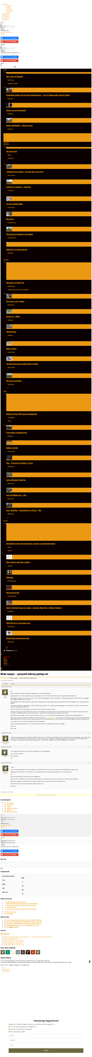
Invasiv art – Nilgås (13, 316)
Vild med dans (11, 331)
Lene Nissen (10, 566)
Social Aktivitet (6, 657)
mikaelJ (9, 155)
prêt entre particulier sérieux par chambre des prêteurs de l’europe (21, 905)
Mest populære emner (11, 912)
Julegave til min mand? (11, 907)
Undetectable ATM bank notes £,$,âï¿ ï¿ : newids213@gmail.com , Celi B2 (22, 925)
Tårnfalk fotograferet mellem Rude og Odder (22, 363)
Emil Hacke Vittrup (12, 238)
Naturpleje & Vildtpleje (11, 812)
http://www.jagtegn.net (50, 717)
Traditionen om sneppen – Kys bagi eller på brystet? (25, 171)
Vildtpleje (16, 83)
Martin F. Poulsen (11, 175)
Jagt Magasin (5, 934)
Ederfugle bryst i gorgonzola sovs (18, 623)
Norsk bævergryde (12, 592)
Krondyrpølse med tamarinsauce (17, 638)
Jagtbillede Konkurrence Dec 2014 (15, 289)
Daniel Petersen (11, 626)
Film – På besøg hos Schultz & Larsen (19, 463)
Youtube (5, 662)
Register (3, 34)
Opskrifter (6, 20)
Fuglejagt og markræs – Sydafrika (18, 187)
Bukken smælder (12, 447)
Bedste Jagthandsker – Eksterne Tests (13, 944)
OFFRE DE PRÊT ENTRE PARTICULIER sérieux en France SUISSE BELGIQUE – (22, 903)
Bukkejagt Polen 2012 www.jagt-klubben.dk (21, 414)
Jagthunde (8, 810)
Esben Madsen (11, 611)
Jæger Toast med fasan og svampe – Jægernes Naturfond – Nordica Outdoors (33, 607)
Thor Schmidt (11, 190)
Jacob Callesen (11, 384)
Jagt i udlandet (9, 804)
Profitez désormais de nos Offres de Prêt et (16, 902)
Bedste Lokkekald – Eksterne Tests (12, 943)
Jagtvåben (9, 9)
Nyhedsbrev (6, 971)
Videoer (5, 18)
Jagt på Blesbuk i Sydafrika (16, 480)
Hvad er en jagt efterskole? (16, 110)
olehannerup (10, 320)
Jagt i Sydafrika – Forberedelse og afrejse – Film (23, 510)
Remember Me (4, 30)
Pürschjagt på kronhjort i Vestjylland (19, 234)
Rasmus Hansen (11, 207)
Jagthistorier (6, 15)
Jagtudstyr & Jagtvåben (11, 808)
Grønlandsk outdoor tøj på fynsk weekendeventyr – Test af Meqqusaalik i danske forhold (38, 95)
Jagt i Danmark (10, 803)
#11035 (89, 762)
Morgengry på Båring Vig (15, 282)
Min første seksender (14, 380)
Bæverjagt (10, 219)
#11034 (89, 747)
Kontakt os (6, 969)
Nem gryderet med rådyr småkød (18, 562)
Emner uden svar (10, 914)
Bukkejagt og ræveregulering (16, 249)
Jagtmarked (6, 13)
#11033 (89, 733)
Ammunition (9, 10)
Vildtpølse (9, 577)
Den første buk (11, 151)
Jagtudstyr (9, 5)
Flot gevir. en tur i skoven (15, 301)
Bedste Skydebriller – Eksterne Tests (19, 125)
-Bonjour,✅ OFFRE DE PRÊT (12, 927)
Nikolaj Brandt (11, 80)
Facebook (5, 664)
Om (4, 968)
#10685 (89, 686)
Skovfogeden (10, 253)
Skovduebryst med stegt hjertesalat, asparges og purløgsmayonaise (30, 543)
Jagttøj (8, 7)
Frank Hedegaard (11, 286)
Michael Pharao (11, 305)
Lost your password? (6, 32)
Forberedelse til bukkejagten (16, 432)
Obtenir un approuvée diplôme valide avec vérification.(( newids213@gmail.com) (24, 920)
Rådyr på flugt (11, 348)
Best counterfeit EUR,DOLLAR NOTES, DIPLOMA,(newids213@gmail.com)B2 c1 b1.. (24, 922)
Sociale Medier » (7, 665)
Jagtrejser (9, 12)
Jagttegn (6, 678)
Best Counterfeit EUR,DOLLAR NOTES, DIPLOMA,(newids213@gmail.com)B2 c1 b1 (24, 923)
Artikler (5, 4)
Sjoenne (9, 547)
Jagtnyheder (10, 83)
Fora (2, 678)
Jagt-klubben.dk (11, 417)
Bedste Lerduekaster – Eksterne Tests (13, 941)
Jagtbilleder (6, 16)
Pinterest (5, 660)
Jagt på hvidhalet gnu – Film (16, 495)
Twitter (5, 658)
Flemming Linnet (11, 352)
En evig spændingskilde (14, 203)
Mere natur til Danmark (14, 76)
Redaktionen (10, 98)
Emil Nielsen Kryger (12, 222)
